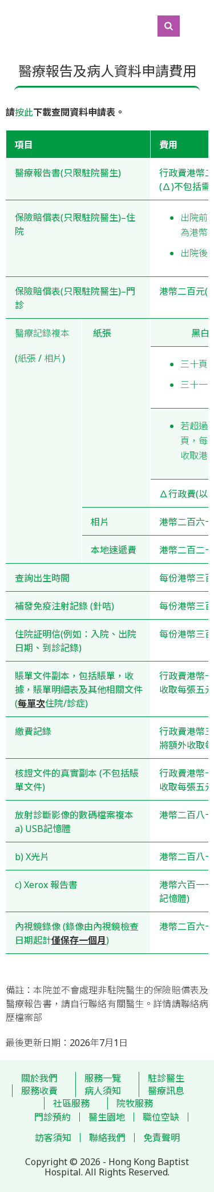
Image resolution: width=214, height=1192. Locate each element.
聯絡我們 (107, 1137)
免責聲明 (161, 1137)
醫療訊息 (166, 1090)
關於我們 (39, 1078)
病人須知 (102, 1090)
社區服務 (71, 1103)
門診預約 (52, 1117)
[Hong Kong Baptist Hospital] (5, 26)
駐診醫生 (166, 1078)
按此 (24, 112)
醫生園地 (106, 1117)
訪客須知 (53, 1137)
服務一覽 (102, 1078)
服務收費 (39, 1090)
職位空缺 (161, 1117)
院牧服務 (134, 1103)
